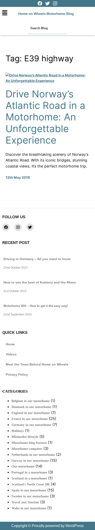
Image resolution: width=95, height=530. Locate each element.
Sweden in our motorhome (30, 496)
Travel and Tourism (25, 502)
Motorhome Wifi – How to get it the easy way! (35, 306)
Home (10, 344)
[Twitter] (30, 227)
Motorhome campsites (27, 449)
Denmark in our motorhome (31, 407)
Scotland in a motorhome (29, 478)
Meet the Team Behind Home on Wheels (37, 364)
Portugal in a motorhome (29, 472)
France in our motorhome (30, 419)
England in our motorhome (31, 413)
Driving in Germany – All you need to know (37, 259)
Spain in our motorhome (29, 490)
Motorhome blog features (29, 443)
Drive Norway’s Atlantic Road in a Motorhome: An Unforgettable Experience (45, 117)
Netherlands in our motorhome (33, 454)
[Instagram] (18, 227)
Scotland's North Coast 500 (31, 484)
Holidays (18, 431)
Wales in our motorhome (29, 508)
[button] (4, 13)
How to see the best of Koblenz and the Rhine (39, 282)
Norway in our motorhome (30, 460)
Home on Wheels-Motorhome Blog (46, 14)
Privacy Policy (17, 374)
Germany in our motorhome (31, 425)
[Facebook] (6, 227)
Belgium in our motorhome (31, 401)
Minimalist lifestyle (25, 437)
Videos (11, 354)
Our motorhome (23, 466)
